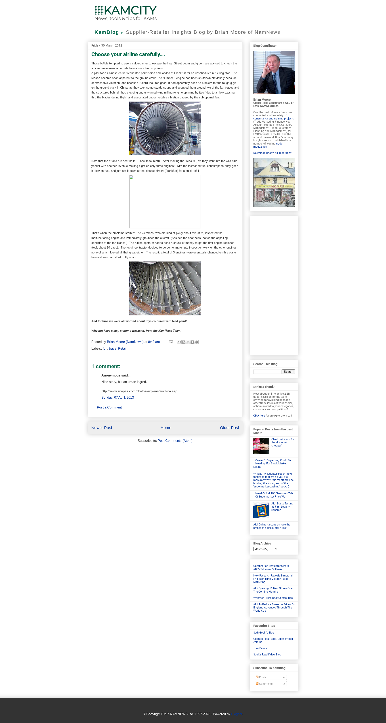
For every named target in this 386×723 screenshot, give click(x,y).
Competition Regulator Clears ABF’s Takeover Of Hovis (271, 567)
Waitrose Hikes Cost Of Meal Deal (273, 598)
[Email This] (179, 342)
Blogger (236, 714)
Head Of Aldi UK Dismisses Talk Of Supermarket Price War (274, 495)
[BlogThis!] (183, 342)
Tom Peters (260, 648)
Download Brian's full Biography (272, 153)
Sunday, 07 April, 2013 (117, 397)
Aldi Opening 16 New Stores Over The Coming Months (273, 590)
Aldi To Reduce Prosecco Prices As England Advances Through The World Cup (274, 607)
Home (166, 427)
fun (105, 348)
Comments (265, 683)
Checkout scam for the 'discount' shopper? (282, 442)
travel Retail (117, 348)
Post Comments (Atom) (175, 440)
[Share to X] (188, 342)
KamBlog (109, 32)
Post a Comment (109, 407)
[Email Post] (171, 342)
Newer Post (101, 427)
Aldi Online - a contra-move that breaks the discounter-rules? (272, 526)
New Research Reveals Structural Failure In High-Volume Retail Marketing (273, 579)
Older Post (229, 427)
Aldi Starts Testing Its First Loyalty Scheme (282, 507)
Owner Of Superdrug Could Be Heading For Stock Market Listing (272, 463)
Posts (262, 677)
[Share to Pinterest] (196, 342)
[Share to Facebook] (192, 342)
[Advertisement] (274, 285)
